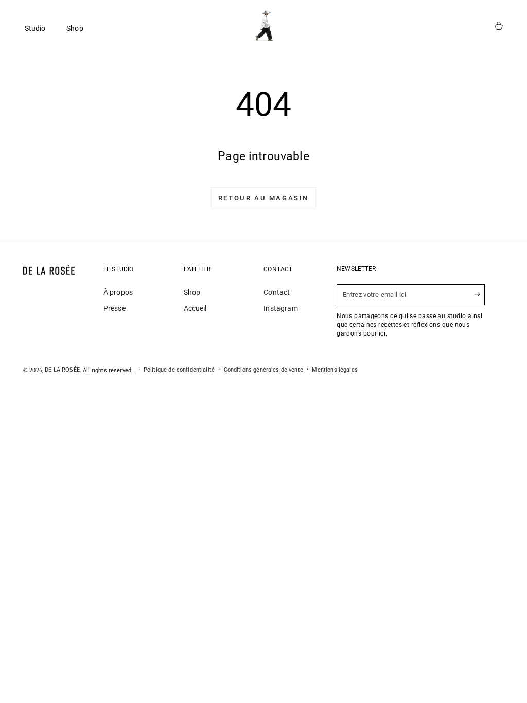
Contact (277, 292)
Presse (114, 308)
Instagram (280, 308)
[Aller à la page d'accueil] (263, 25)
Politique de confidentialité (179, 369)
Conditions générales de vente (263, 369)
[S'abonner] (479, 294)
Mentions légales (334, 369)
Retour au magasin (263, 198)
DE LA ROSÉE (62, 369)
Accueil (195, 308)
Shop (192, 292)
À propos (118, 292)
